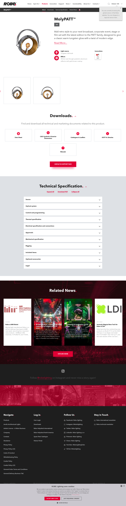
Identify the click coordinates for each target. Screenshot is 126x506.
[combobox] (121, 486)
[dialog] (63, 495)
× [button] (124, 486)
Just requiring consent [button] (71, 498)
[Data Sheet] (79, 10)
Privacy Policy (75, 494)
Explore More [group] (63, 354)
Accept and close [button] (52, 498)
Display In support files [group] (63, 164)
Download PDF (63, 192)
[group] (123, 91)
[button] (63, 503)
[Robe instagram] (63, 371)
